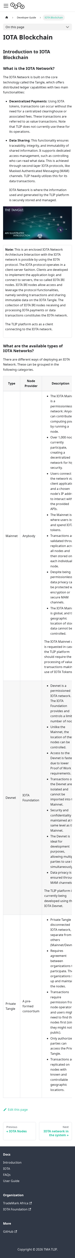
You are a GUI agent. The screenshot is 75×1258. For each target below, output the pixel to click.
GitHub (8, 1231)
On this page (15, 27)
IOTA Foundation (15, 1209)
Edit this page (18, 1109)
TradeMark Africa (15, 1203)
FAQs (7, 1175)
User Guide (11, 1181)
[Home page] (6, 18)
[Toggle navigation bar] (6, 6)
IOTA (6, 1169)
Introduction (12, 1162)
